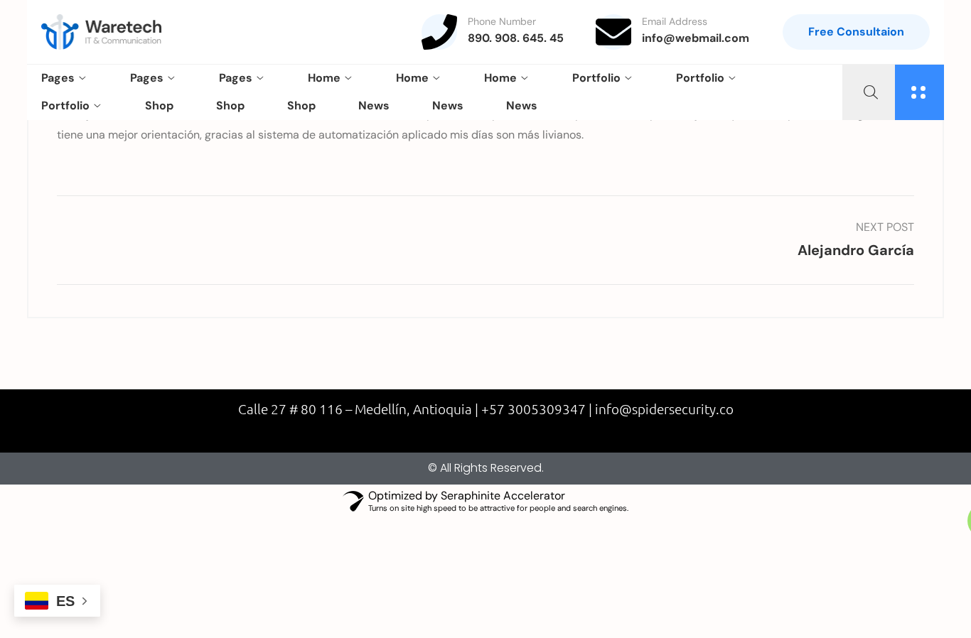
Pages (58, 77)
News (374, 105)
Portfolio (596, 77)
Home (324, 77)
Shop (159, 105)
